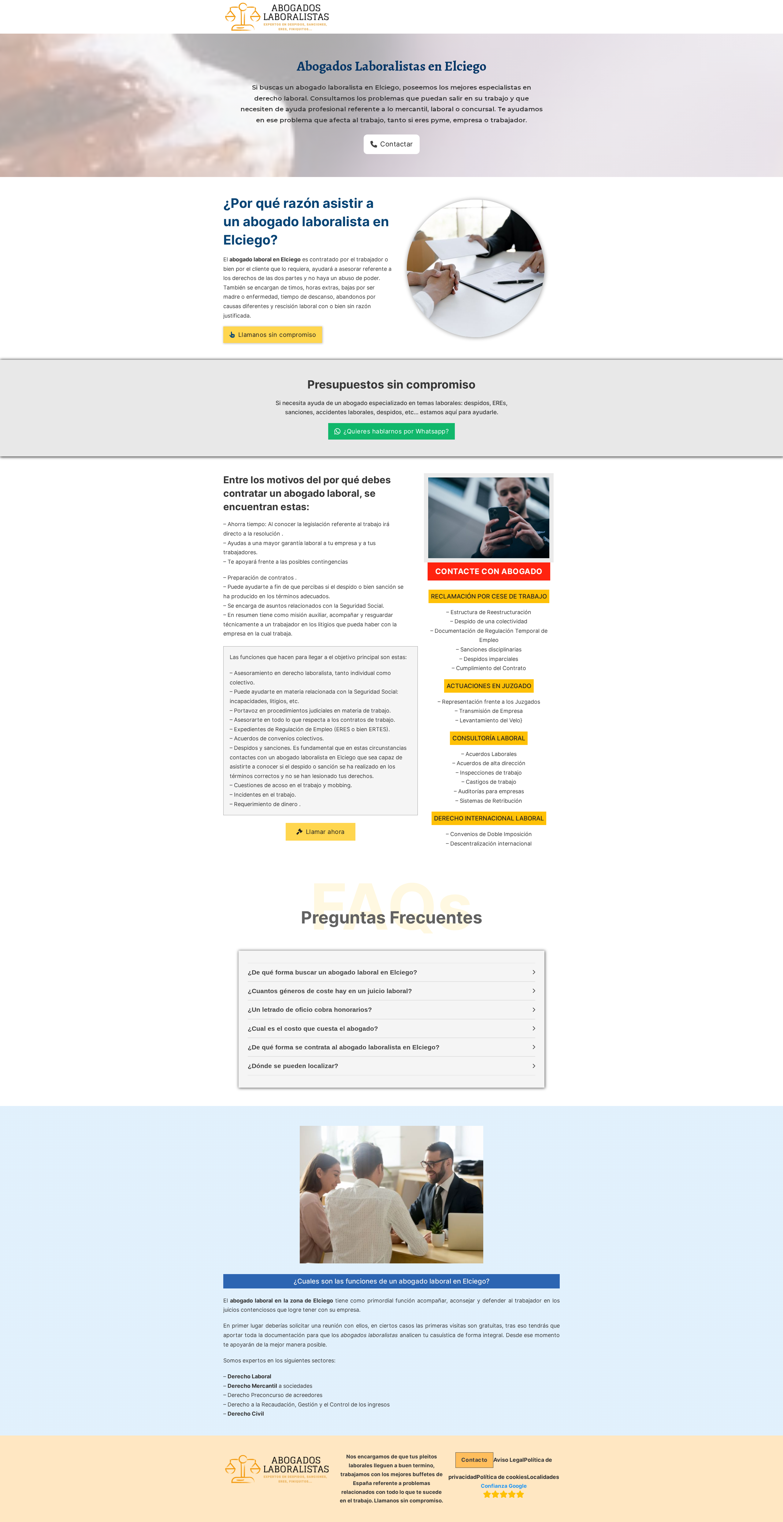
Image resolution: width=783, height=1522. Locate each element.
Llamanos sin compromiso (277, 334)
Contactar (396, 144)
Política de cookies (502, 1477)
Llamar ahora (325, 831)
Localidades (543, 1477)
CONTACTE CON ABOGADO (489, 571)
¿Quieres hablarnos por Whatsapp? (396, 431)
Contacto (474, 1460)
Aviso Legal (508, 1460)
